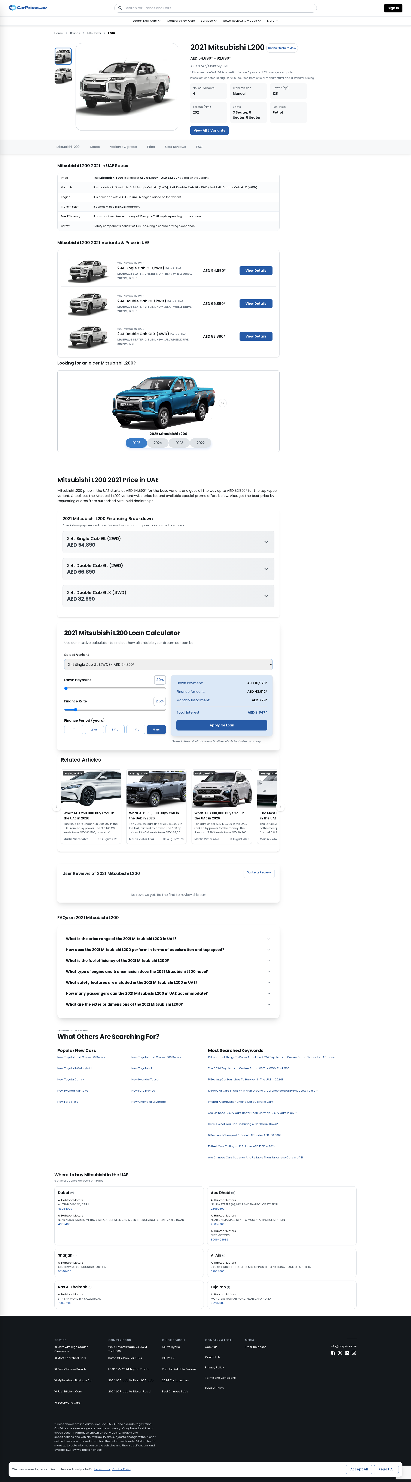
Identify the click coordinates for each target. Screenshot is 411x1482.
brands (75, 33)
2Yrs (94, 730)
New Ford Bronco (143, 1091)
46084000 (65, 1209)
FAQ (199, 146)
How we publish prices (86, 1450)
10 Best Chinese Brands (70, 1369)
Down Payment (77, 679)
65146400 (64, 1271)
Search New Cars (145, 21)
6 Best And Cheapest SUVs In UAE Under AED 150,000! (244, 1135)
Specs (95, 146)
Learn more (102, 1469)
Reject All (386, 1469)
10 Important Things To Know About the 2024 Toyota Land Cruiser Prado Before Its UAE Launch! (272, 1057)
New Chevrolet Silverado (148, 1102)
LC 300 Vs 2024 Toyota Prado (128, 1369)
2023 (179, 442)
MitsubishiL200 (68, 146)
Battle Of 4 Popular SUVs (125, 1358)
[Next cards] (280, 806)
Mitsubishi (94, 33)
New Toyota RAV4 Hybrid (74, 1068)
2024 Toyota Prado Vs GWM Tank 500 (127, 1349)
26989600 (218, 1209)
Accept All (359, 1469)
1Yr (74, 730)
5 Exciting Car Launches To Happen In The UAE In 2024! (245, 1079)
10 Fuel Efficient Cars (68, 1391)
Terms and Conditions (220, 1378)
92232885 (218, 1303)
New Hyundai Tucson (145, 1079)
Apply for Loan (222, 725)
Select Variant (76, 654)
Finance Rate (75, 701)
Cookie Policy (214, 1388)
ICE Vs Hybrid (171, 1347)
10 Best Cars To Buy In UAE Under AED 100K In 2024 (242, 1146)
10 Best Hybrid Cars (67, 1403)
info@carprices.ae (344, 1346)
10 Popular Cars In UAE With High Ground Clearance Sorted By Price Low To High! (263, 1091)
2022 (201, 442)
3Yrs (115, 730)
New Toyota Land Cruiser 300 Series (156, 1057)
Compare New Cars (181, 21)
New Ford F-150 (67, 1102)
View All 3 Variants (209, 130)
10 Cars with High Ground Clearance (71, 1349)
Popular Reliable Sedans (179, 1369)
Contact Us (212, 1357)
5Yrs (156, 730)
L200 (111, 33)
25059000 (218, 1224)
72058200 (64, 1303)
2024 (158, 442)
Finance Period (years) (84, 720)
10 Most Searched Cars (70, 1358)
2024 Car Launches (175, 1380)
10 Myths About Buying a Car (73, 1380)
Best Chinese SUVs (175, 1391)
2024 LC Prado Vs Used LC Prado (130, 1380)
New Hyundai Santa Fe (72, 1091)
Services (207, 21)
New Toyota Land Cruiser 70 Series (81, 1057)
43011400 (64, 1224)
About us (211, 1347)
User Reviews (175, 146)
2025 (136, 442)
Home (58, 33)
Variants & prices (123, 146)
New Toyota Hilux (143, 1068)
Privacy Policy (214, 1367)
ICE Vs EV (168, 1358)
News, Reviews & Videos (240, 21)
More (270, 21)
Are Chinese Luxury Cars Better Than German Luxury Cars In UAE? (252, 1113)
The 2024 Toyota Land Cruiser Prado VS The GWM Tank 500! (249, 1068)
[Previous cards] (56, 806)
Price (151, 146)
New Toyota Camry (70, 1079)
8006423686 (219, 1240)
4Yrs (136, 730)
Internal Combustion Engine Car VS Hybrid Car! (240, 1102)
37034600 (218, 1271)
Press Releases (255, 1347)
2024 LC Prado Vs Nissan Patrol (129, 1391)
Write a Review (259, 872)
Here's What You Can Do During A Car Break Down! (243, 1124)
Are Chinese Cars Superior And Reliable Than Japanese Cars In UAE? (256, 1157)
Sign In (393, 8)
